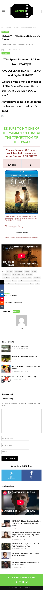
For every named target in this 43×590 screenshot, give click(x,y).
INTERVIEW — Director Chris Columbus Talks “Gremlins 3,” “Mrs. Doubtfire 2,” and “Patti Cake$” (26, 523)
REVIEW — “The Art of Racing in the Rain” (25, 356)
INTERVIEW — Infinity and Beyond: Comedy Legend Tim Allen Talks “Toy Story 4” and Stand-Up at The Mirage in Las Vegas (26, 535)
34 (25, 379)
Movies (14, 281)
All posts (16, 311)
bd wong (27, 271)
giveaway (23, 278)
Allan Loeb (9, 271)
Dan (5, 50)
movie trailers (6, 281)
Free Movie (29, 274)
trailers (37, 284)
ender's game (16, 274)
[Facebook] (16, 582)
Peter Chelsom (35, 281)
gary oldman (15, 278)
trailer (31, 284)
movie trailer (37, 278)
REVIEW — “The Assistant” (20, 346)
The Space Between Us (21, 284)
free (23, 274)
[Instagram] (23, 582)
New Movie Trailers (23, 281)
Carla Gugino (6, 274)
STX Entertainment (8, 284)
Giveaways (9, 27)
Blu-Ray (34, 271)
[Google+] (20, 582)
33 (27, 371)
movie (30, 278)
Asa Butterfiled (18, 271)
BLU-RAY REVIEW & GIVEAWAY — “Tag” (24, 376)
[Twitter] (26, 582)
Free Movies (6, 278)
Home (3, 27)
